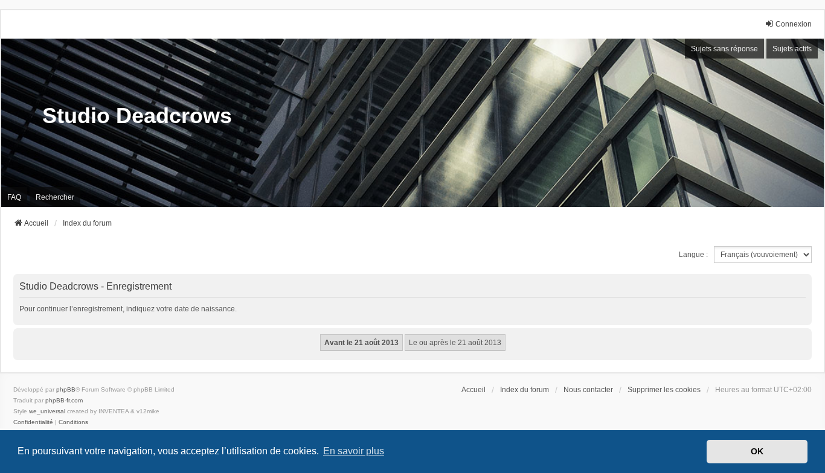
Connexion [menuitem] (793, 24)
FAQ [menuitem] (14, 197)
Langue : (693, 254)
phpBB (65, 389)
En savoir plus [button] (353, 451)
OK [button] (757, 451)
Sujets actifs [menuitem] (792, 49)
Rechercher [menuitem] (55, 197)
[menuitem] (33, 422)
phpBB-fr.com (64, 400)
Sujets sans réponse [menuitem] (724, 49)
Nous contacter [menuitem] (588, 390)
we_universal (47, 411)
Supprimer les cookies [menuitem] (664, 390)
